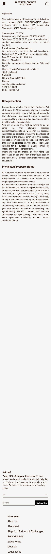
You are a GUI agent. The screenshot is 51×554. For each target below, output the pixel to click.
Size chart (13, 526)
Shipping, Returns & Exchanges (25, 531)
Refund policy (15, 536)
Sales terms (14, 541)
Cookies (12, 546)
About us (13, 521)
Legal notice (14, 551)
